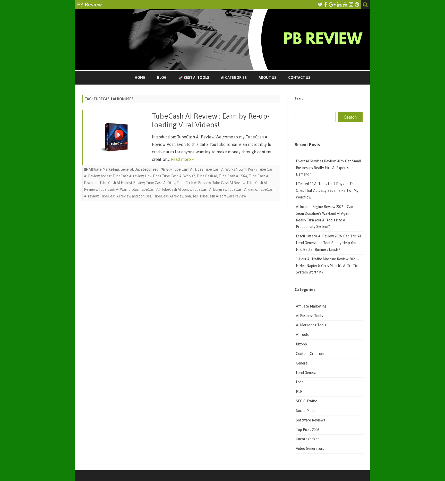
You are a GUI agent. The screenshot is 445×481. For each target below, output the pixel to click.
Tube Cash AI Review (228, 183)
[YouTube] (345, 4)
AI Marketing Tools (311, 325)
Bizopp (302, 344)
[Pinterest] (357, 4)
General (127, 169)
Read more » (182, 159)
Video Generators (310, 448)
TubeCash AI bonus (176, 189)
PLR (299, 391)
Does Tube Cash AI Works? (216, 169)
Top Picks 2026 (307, 430)
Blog (162, 78)
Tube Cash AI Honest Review (121, 183)
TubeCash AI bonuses (209, 189)
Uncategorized (146, 169)
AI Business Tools (309, 316)
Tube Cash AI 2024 (233, 176)
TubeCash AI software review (222, 196)
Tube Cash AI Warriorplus (118, 189)
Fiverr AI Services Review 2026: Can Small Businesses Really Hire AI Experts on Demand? (328, 168)
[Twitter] (320, 4)
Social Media (306, 411)
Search (300, 98)
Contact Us (299, 78)
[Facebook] (325, 4)
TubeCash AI (150, 189)
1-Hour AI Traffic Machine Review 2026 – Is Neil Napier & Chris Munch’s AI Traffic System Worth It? (327, 266)
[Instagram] (351, 4)
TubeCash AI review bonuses (175, 196)
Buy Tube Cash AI (179, 169)
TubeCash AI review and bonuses (125, 196)
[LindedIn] (339, 4)
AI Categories (234, 78)
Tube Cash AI (206, 176)
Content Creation (310, 354)
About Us (267, 78)
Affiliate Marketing (104, 169)
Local (300, 382)
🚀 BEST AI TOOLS (193, 78)
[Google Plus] (332, 4)
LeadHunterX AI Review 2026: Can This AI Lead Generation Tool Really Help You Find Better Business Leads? (328, 243)
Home (140, 78)
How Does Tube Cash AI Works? (170, 176)
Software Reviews (310, 420)
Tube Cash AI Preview (194, 183)
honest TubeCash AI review (122, 176)
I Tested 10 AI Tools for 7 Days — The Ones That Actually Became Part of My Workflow (327, 190)
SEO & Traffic (307, 401)
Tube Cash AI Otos (160, 183)
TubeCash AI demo (242, 189)
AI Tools (302, 335)
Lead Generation (309, 373)
